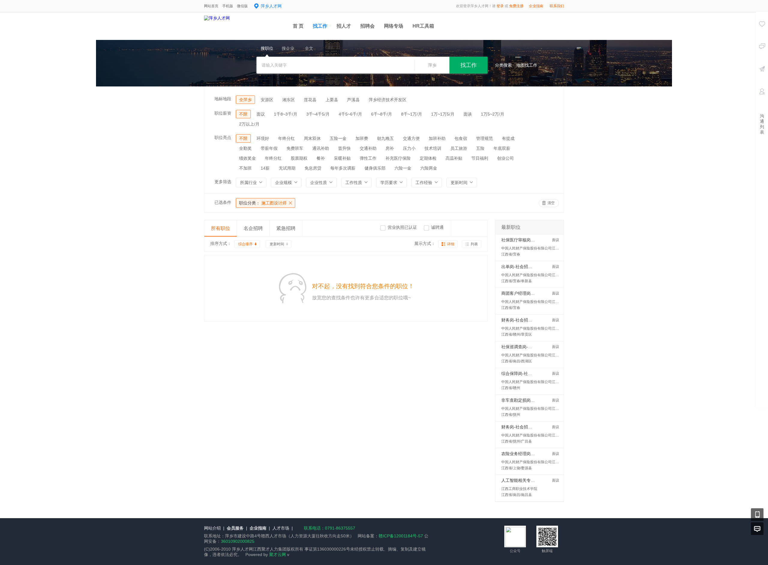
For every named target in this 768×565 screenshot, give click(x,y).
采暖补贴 (342, 158)
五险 (480, 148)
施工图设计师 (262, 203)
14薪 (265, 168)
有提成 (508, 138)
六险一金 (402, 168)
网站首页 (211, 6)
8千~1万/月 (411, 114)
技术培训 (432, 148)
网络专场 (393, 26)
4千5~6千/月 (350, 114)
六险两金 (428, 168)
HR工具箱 (423, 26)
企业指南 (536, 6)
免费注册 (516, 6)
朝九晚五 (385, 138)
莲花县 (310, 99)
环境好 (262, 138)
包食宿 (460, 138)
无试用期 (287, 168)
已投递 (762, 77)
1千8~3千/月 (285, 114)
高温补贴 (454, 158)
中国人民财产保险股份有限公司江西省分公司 (537, 248)
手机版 (227, 6)
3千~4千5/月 (318, 114)
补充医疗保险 (398, 158)
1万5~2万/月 (492, 114)
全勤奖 (245, 148)
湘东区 (288, 99)
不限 (243, 114)
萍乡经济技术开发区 (387, 99)
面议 (260, 114)
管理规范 (484, 138)
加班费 (362, 138)
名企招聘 (253, 228)
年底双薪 (502, 148)
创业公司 (505, 158)
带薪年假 (269, 148)
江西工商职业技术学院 (519, 489)
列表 (474, 244)
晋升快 (344, 148)
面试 (762, 100)
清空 (551, 203)
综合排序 (245, 244)
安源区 (267, 99)
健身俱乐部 (375, 168)
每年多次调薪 (343, 168)
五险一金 (338, 138)
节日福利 (479, 158)
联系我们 (557, 6)
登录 (500, 6)
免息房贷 (312, 168)
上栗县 (332, 99)
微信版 (242, 6)
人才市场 (280, 528)
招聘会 (367, 26)
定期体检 (428, 158)
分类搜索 (503, 65)
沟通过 (762, 55)
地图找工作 (526, 65)
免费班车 (294, 148)
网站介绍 (212, 528)
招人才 (344, 26)
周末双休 (312, 138)
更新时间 (277, 244)
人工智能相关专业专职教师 (526, 480)
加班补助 (437, 138)
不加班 (245, 168)
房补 (390, 148)
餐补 (320, 158)
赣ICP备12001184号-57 (401, 535)
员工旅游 (458, 148)
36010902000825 (237, 541)
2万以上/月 (249, 124)
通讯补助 (320, 148)
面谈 (468, 114)
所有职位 (220, 228)
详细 (450, 244)
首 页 (298, 26)
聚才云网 (277, 554)
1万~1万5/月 (442, 114)
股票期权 (299, 158)
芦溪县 (353, 99)
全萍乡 (245, 99)
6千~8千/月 (381, 114)
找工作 (320, 26)
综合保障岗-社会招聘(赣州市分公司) (535, 373)
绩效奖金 (247, 158)
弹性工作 (368, 158)
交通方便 (411, 138)
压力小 (409, 148)
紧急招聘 (286, 228)
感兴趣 (762, 32)
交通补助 (368, 148)
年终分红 (286, 138)
